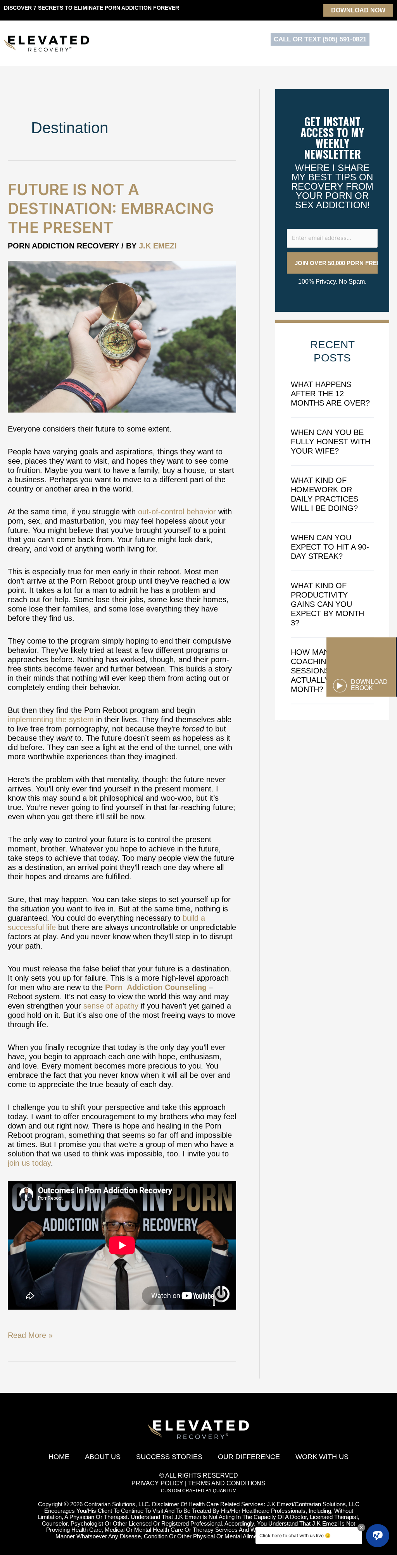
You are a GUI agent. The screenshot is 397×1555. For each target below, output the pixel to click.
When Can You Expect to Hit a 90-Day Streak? (330, 546)
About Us (103, 1457)
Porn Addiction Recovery (63, 245)
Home (58, 1457)
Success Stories (169, 1457)
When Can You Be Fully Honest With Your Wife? (330, 441)
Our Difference (249, 1457)
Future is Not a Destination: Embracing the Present (111, 208)
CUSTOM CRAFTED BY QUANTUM (198, 1490)
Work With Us (322, 1457)
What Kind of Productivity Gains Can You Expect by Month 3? (327, 604)
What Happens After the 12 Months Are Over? (330, 393)
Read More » (30, 1335)
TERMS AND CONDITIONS (227, 1483)
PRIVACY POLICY (157, 1483)
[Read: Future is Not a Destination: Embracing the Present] (122, 336)
